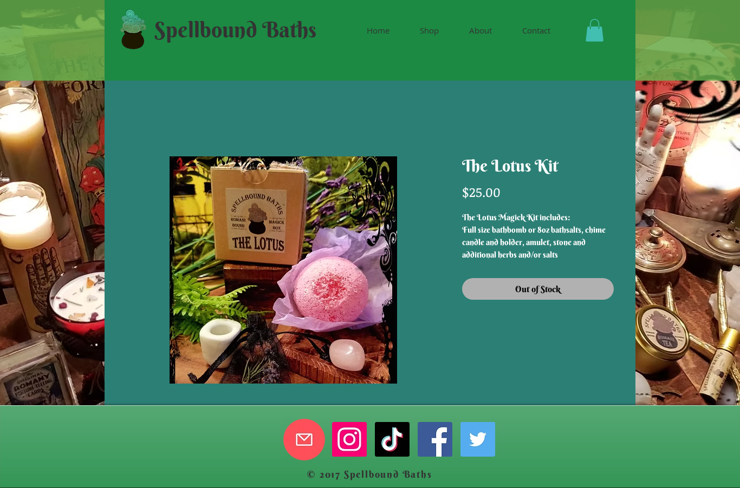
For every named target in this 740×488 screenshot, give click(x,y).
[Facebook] (435, 439)
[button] (594, 30)
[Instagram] (349, 439)
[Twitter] (477, 439)
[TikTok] (392, 439)
